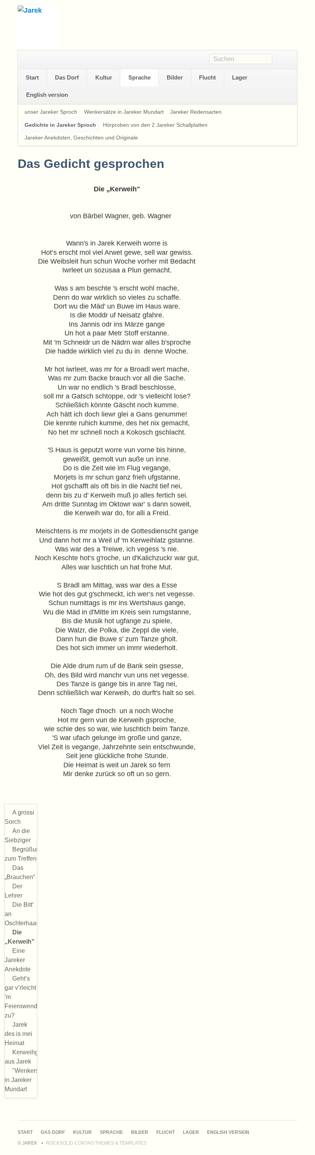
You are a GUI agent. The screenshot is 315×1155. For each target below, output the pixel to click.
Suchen (284, 59)
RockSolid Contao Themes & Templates (96, 1143)
